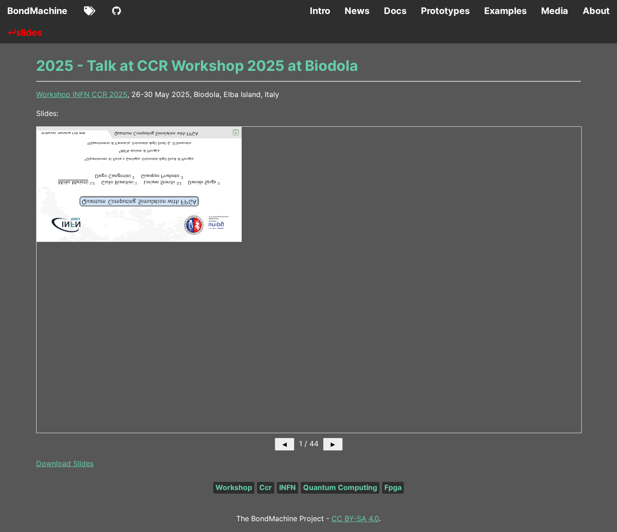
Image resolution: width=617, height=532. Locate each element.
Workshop (233, 487)
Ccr (265, 487)
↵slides (24, 32)
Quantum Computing (340, 487)
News (357, 10)
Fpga (393, 487)
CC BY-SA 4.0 (355, 518)
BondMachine (37, 10)
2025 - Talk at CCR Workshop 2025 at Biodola (197, 65)
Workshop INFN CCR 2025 (81, 94)
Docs (395, 10)
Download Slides (64, 463)
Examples (505, 10)
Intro (320, 10)
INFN (287, 487)
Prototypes (445, 10)
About (596, 10)
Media (554, 10)
